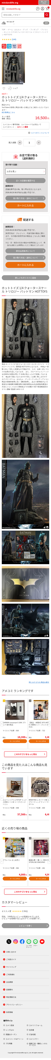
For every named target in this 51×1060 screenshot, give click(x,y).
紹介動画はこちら (8, 112)
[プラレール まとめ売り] (15, 847)
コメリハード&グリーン (14, 1039)
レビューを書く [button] (25, 925)
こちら (35, 236)
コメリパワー (34, 1039)
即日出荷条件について (25, 250)
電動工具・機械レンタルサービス (38, 1044)
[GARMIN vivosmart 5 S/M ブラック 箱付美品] (15, 710)
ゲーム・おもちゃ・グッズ (18, 30)
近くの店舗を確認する (25, 180)
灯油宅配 (32, 1034)
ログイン (26, 918)
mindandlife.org (13, 8)
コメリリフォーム (35, 1025)
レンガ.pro (10, 1030)
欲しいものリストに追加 (25, 277)
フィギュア (34, 30)
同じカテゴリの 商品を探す (39, 682)
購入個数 (12, 143)
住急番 (31, 1030)
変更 (46, 23)
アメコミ (44, 30)
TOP (3, 30)
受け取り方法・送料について (25, 198)
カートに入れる (25, 205)
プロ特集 (9, 1043)
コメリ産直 (10, 1025)
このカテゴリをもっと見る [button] (25, 754)
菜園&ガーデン (11, 1034)
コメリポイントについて (40, 133)
